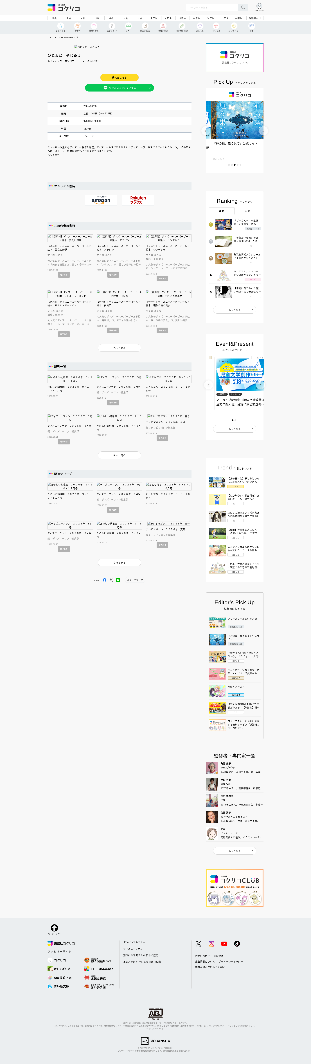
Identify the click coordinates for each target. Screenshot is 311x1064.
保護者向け (255, 18)
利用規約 (219, 956)
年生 (154, 18)
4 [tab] (237, 165)
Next (263, 130)
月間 (247, 211)
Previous (205, 130)
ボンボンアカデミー (134, 942)
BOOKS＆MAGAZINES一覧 (66, 37)
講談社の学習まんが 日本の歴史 (140, 955)
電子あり (64, 274)
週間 (221, 211)
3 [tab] (235, 165)
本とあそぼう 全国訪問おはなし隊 (142, 961)
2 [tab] (232, 165)
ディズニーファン (133, 948)
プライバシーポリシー (230, 961)
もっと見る (235, 309)
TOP (49, 37)
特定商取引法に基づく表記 (210, 967)
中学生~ (239, 18)
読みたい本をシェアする (122, 87)
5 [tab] (240, 165)
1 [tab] (229, 165)
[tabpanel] (234, 130)
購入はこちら (119, 77)
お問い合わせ (202, 956)
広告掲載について (205, 961)
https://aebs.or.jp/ (155, 1028)
